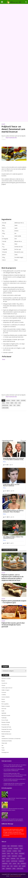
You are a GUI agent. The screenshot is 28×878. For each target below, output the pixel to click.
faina (3, 403)
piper (3, 861)
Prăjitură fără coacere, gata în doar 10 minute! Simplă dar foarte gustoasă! (13, 625)
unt (14, 405)
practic (8, 861)
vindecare (8, 868)
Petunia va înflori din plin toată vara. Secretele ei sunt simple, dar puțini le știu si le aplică (15, 765)
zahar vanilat (5, 407)
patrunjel (22, 858)
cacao (21, 848)
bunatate (16, 848)
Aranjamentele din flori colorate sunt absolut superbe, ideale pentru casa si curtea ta (14, 784)
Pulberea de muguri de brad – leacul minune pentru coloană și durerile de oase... (14, 798)
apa (8, 846)
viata (3, 868)
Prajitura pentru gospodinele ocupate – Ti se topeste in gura (14, 601)
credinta (15, 851)
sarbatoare (4, 863)
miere (7, 858)
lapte (12, 403)
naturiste (13, 858)
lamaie (20, 856)
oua (19, 403)
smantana (23, 863)
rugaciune (21, 861)
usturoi (15, 866)
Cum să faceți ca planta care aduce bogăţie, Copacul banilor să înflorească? (14, 769)
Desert (3, 124)
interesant (14, 856)
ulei (8, 866)
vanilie (23, 866)
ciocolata (23, 400)
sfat (18, 863)
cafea (18, 400)
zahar (18, 405)
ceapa (3, 851)
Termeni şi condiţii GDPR (15, 876)
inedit (9, 856)
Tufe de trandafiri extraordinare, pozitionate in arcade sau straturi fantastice (15, 779)
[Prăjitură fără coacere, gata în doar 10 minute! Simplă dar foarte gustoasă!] (14, 612)
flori (12, 853)
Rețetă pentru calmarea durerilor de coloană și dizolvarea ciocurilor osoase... (13, 809)
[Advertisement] (14, 62)
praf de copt (5, 405)
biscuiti (13, 400)
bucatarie (4, 848)
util (19, 866)
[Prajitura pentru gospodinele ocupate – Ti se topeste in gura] (14, 590)
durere (4, 853)
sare (11, 405)
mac (16, 403)
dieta (19, 851)
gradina (4, 856)
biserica (20, 846)
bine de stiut (14, 846)
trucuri (3, 866)
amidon (8, 400)
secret (14, 863)
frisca (7, 403)
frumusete (21, 853)
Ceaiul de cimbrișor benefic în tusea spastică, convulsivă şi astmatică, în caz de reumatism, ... (13, 819)
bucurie (10, 848)
